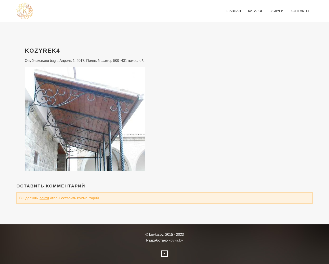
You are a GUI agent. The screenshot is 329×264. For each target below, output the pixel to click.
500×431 (120, 60)
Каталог (255, 11)
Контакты (300, 11)
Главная (233, 11)
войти (44, 198)
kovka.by (176, 240)
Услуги (276, 11)
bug (53, 60)
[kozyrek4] (85, 119)
